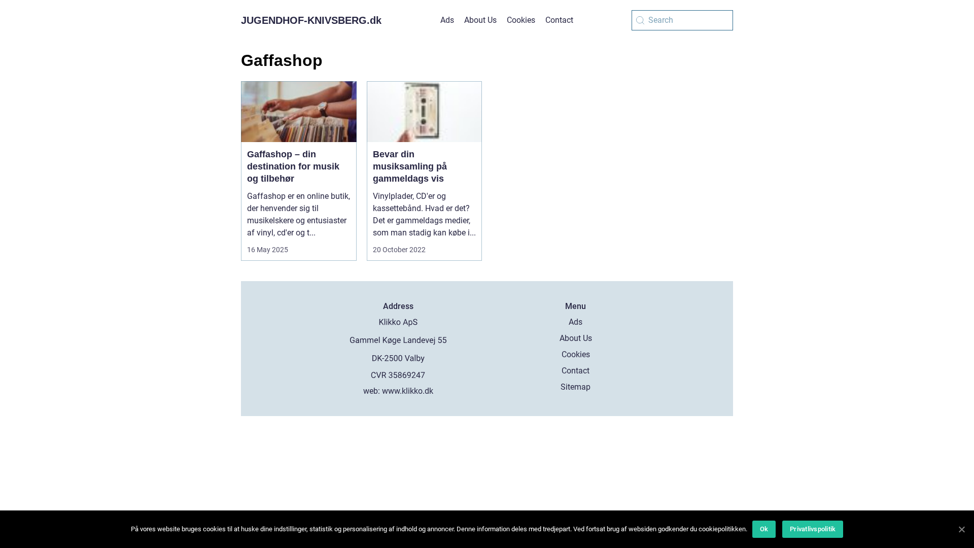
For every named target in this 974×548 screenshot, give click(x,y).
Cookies (521, 20)
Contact (559, 20)
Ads (447, 20)
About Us (480, 20)
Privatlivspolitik (813, 529)
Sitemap (575, 387)
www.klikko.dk (407, 391)
